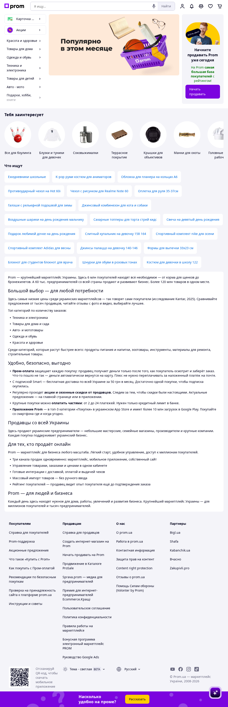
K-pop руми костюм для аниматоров (83, 177)
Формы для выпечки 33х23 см (170, 248)
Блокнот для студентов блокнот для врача (40, 262)
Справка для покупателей (29, 532)
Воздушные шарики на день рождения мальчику (46, 219)
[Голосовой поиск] (154, 6)
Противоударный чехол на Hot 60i (34, 191)
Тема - (81, 669)
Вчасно (175, 559)
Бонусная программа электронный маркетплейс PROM (83, 643)
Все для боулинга (18, 153)
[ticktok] (196, 669)
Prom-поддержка (22, 541)
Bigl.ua (175, 532)
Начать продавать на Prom (83, 555)
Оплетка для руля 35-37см (158, 191)
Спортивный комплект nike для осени (185, 234)
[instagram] (188, 669)
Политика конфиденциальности (87, 617)
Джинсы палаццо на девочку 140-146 (109, 248)
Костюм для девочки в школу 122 (172, 262)
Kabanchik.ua (180, 550)
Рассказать (137, 699)
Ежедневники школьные (27, 177)
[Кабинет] (182, 6)
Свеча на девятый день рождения (193, 219)
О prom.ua (124, 532)
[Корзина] (220, 6)
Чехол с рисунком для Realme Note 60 (99, 191)
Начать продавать (197, 91)
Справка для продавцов (81, 532)
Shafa (174, 541)
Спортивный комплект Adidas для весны (39, 248)
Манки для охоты (187, 153)
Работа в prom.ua (129, 541)
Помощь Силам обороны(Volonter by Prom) (135, 588)
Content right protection (134, 568)
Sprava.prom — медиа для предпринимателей (82, 579)
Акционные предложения (29, 550)
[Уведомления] (191, 6)
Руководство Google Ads (81, 657)
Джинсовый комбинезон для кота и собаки (115, 205)
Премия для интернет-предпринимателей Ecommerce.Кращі (80, 594)
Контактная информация (135, 550)
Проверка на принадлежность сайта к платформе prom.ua (32, 592)
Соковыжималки (85, 153)
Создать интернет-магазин (83, 541)
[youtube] (172, 669)
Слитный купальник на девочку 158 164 (115, 234)
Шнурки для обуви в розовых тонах (109, 262)
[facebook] (180, 669)
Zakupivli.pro (179, 568)
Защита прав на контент (135, 559)
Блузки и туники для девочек (51, 155)
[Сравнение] (201, 6)
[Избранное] (210, 6)
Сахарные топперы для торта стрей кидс (125, 219)
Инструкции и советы (25, 604)
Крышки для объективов (153, 155)
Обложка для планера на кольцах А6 (149, 177)
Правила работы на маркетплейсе (78, 628)
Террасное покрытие (119, 155)
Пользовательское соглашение (86, 608)
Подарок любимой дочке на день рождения (41, 234)
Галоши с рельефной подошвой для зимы (40, 205)
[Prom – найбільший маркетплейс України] (14, 6)
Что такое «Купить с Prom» (29, 559)
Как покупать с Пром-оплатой (32, 568)
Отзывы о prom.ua (130, 577)
